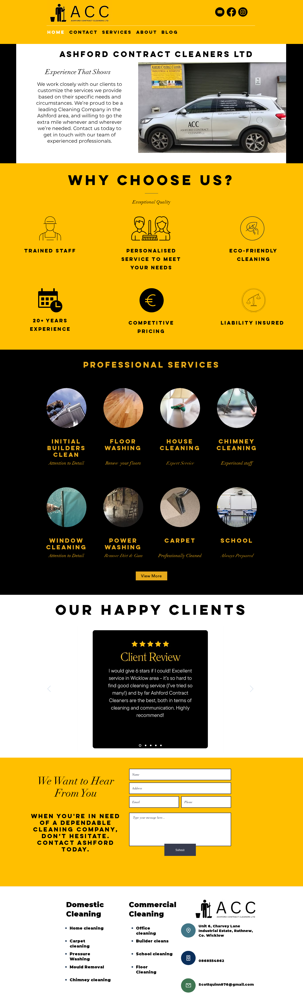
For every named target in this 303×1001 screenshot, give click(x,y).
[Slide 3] (151, 745)
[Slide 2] (145, 745)
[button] (212, 107)
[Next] (251, 689)
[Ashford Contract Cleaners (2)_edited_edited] (219, 12)
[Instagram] (243, 12)
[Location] (188, 930)
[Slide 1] (139, 745)
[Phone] (188, 958)
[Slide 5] (161, 745)
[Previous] (49, 689)
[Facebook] (231, 12)
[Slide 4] (156, 745)
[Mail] (188, 985)
